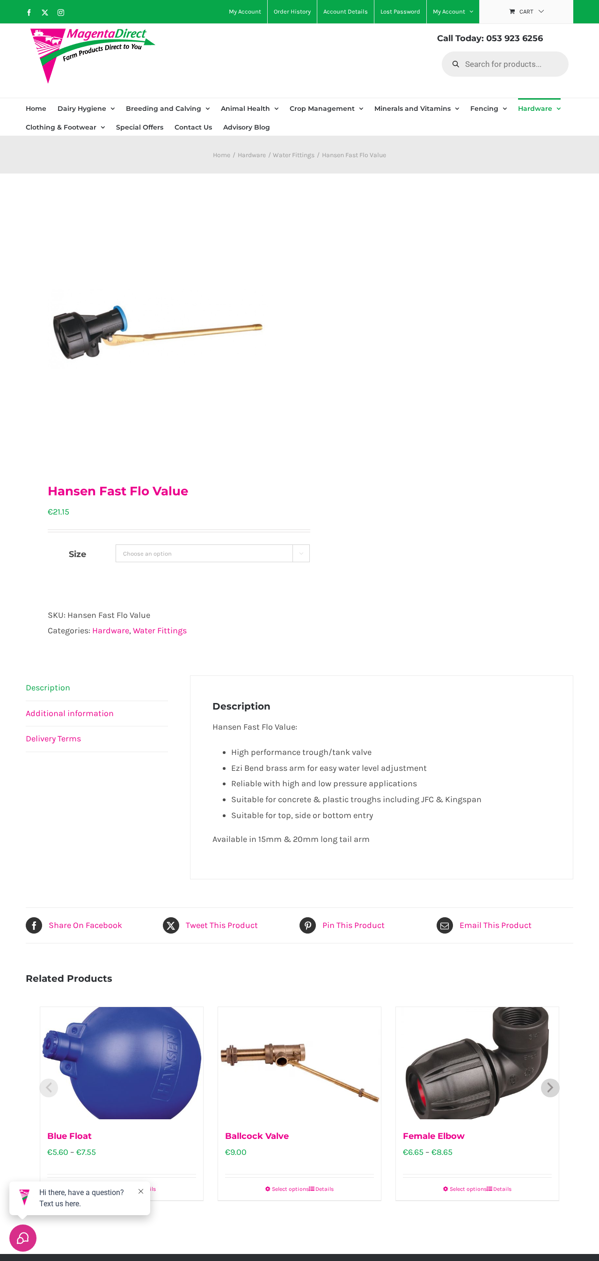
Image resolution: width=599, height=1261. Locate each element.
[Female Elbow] (477, 1063)
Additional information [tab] (70, 713)
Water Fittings (160, 630)
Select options (290, 1189)
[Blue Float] (121, 1063)
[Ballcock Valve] (299, 1063)
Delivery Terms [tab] (53, 738)
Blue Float (69, 1136)
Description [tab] (48, 687)
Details (324, 1189)
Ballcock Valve (257, 1136)
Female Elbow (434, 1136)
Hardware (110, 630)
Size (77, 554)
